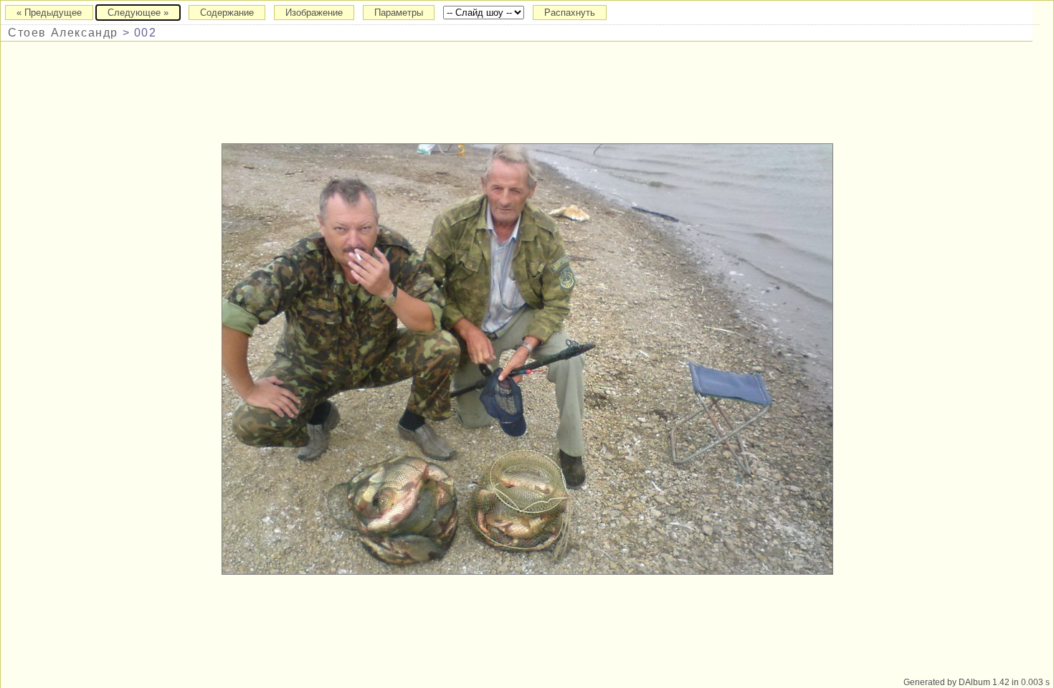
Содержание (227, 12)
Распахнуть (569, 12)
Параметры (398, 12)
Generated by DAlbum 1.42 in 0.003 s (976, 682)
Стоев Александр (63, 33)
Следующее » (138, 12)
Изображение (314, 12)
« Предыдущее (49, 12)
